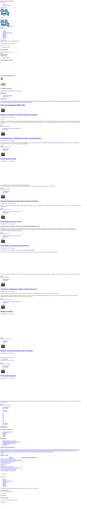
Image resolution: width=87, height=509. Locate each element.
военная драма (70, 101)
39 (3, 416)
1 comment (5, 340)
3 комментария (6, 148)
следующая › (5, 423)
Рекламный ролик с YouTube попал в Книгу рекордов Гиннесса (20, 138)
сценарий (15, 451)
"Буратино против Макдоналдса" (28, 250)
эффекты (49, 451)
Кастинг (2, 465)
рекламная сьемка (62, 450)
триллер (18, 102)
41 (3, 418)
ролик (68, 450)
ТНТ (14, 449)
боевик (65, 101)
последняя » (5, 424)
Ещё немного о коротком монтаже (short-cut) (14, 245)
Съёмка (4, 34)
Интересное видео (6, 443)
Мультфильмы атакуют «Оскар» (11, 221)
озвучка (28, 450)
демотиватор (61, 449)
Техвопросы (58, 101)
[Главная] (4, 15)
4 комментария (6, 407)
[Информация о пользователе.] (3, 112)
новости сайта (20, 450)
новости (15, 450)
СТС (12, 449)
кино (6, 450)
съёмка (18, 451)
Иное (29, 101)
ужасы (22, 102)
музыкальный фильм (13, 102)
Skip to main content (4, 0)
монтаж (11, 450)
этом (4, 186)
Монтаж (4, 35)
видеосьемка (53, 449)
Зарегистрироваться (7, 5)
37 (3, 414)
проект (46, 450)
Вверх (1, 125)
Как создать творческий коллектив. (8, 461)
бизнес (22, 449)
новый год (25, 450)
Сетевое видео (52, 101)
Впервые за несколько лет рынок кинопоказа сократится (19, 114)
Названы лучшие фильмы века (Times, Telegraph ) (16, 350)
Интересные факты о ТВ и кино (9, 440)
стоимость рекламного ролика (6, 451)
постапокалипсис (41, 450)
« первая (4, 410)
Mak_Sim (13, 43)
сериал (70, 450)
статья (75, 450)
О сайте (4, 38)
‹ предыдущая (5, 411)
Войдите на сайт (6, 128)
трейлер (32, 451)
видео (25, 449)
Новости (35, 101)
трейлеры (36, 451)
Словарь (4, 31)
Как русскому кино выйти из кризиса (8, 458)
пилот (32, 450)
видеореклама (43, 449)
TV (1, 101)
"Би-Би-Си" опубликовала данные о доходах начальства (18, 289)
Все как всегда (4, 464)
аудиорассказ (18, 449)
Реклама (4, 36)
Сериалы (47, 101)
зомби (1, 450)
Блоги (6, 41)
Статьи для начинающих (8, 32)
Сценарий (5, 33)
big (4, 449)
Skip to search (11, 0)
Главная (2, 41)
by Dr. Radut (2, 502)
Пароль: (2, 53)
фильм (40, 451)
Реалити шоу (39, 101)
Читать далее (5, 129)
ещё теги (2, 452)
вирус (58, 449)
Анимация (4, 101)
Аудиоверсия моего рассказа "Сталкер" (9, 469)
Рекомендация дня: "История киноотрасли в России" (11, 90)
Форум (4, 436)
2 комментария (6, 365)
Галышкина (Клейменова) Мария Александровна (11, 467)
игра (4, 450)
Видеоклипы (9, 101)
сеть (73, 450)
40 (3, 417)
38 (3, 415)
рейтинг (57, 450)
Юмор (4, 434)
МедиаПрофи (8, 449)
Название (11, 457)
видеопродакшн (29, 449)
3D (1, 449)
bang (3, 449)
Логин (4, 4)
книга (8, 450)
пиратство (35, 450)
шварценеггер (44, 451)
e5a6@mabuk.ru (3, 495)
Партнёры (5, 445)
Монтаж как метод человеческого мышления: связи (11, 460)
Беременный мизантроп (8, 375)
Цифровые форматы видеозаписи (7, 466)
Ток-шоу (62, 101)
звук (79, 449)
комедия (2, 102)
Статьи (4, 435)
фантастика (26, 102)
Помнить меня (5, 54)
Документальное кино (16, 101)
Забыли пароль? (6, 57)
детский (75, 101)
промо (49, 450)
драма (78, 101)
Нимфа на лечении (6, 311)
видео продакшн (36, 449)
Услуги (4, 30)
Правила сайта (6, 96)
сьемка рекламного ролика (25, 451)
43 (3, 420)
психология (53, 450)
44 (3, 422)
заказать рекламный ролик (73, 449)
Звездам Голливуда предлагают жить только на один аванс (19, 201)
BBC (17, 293)
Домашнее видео (24, 101)
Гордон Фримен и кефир (8, 158)
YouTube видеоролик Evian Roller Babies (57, 142)
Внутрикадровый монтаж (6, 462)
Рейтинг (23, 457)
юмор (52, 451)
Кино (32, 101)
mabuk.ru (2, 17)
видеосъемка (48, 449)
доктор (66, 449)
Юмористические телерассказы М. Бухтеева (12, 441)
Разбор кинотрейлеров (7, 431)
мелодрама (6, 102)
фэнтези (30, 102)
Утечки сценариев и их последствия (8, 470)
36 (3, 413)
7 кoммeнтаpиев (6, 191)
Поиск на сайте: (3, 7)
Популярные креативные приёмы (9, 442)
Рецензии (5, 432)
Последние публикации (7, 95)
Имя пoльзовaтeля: (4, 51)
